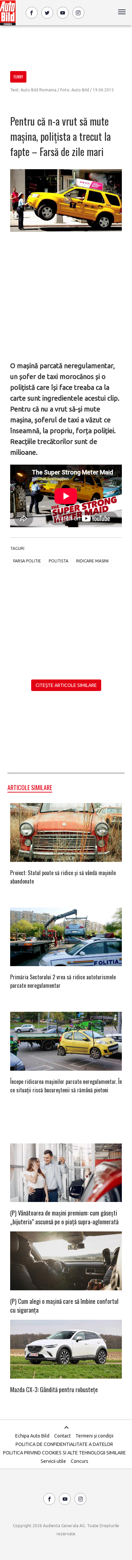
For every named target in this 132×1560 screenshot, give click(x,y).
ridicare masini (92, 561)
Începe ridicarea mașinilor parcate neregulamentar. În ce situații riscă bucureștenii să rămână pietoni (66, 1085)
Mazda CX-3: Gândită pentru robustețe (54, 1389)
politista (58, 561)
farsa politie (27, 561)
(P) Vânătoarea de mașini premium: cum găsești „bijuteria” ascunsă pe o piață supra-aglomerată (64, 1217)
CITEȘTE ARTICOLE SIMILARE (66, 685)
